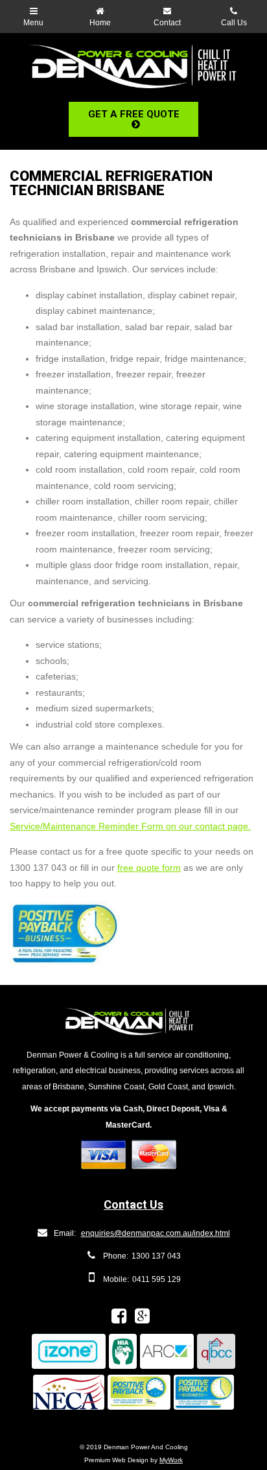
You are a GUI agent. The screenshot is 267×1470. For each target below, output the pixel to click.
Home (100, 22)
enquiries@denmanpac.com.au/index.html (155, 1233)
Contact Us (133, 1204)
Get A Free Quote (134, 114)
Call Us (234, 22)
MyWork (171, 1460)
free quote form (149, 867)
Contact (167, 22)
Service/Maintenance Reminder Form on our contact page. (130, 826)
